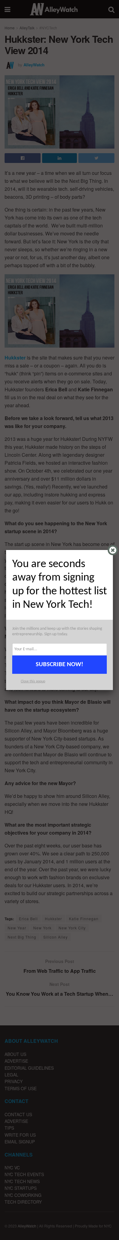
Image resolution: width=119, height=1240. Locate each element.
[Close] (113, 550)
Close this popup (33, 681)
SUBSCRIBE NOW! (59, 664)
